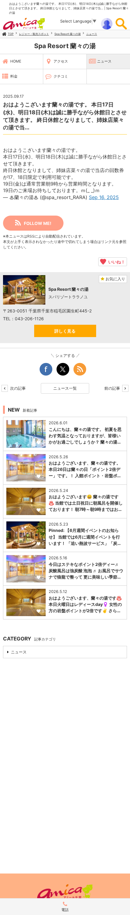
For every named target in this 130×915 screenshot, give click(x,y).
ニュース (91, 33)
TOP (11, 33)
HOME (15, 61)
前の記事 (112, 388)
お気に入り (114, 278)
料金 (14, 76)
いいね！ (115, 261)
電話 (65, 909)
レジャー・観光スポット (34, 33)
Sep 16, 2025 (104, 197)
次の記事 (17, 388)
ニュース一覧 (65, 388)
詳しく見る (65, 330)
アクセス (61, 61)
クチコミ (61, 76)
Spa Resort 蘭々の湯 (67, 33)
